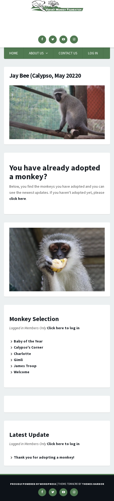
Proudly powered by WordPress (33, 484)
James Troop (25, 365)
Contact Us (68, 53)
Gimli (18, 359)
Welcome (21, 372)
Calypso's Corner (28, 347)
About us (36, 53)
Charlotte (22, 353)
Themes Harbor (93, 484)
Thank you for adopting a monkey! (44, 457)
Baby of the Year (28, 341)
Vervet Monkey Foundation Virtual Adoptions (57, 21)
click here (17, 198)
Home (13, 53)
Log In (93, 53)
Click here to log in (63, 328)
